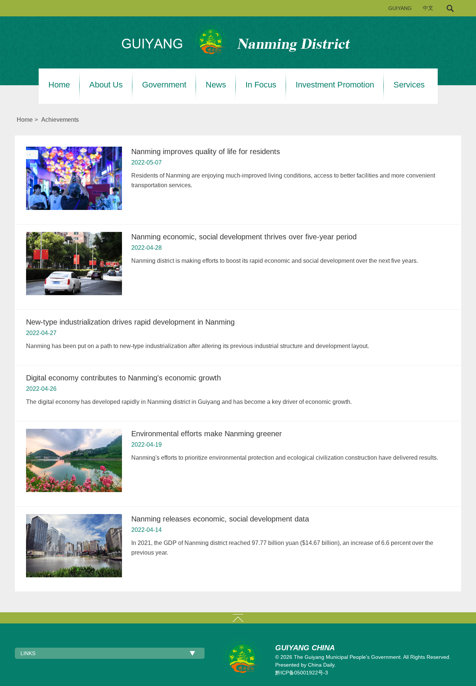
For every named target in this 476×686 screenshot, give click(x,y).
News (216, 84)
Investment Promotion (335, 84)
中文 (428, 8)
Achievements (60, 120)
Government (164, 84)
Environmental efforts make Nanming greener (206, 434)
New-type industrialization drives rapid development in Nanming (130, 322)
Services (409, 84)
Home (59, 84)
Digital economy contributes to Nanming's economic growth (123, 378)
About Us (106, 84)
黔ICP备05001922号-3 (301, 673)
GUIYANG (400, 8)
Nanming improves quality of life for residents (205, 151)
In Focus (260, 84)
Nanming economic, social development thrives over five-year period (244, 237)
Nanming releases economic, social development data (220, 519)
